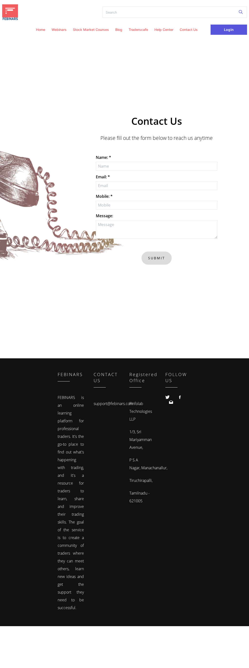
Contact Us (189, 29)
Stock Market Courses (91, 29)
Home (40, 29)
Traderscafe (138, 29)
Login (228, 29)
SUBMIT (156, 258)
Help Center (163, 29)
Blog (118, 29)
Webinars (59, 29)
